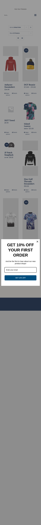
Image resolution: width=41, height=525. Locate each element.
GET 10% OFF (20, 278)
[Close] (37, 241)
